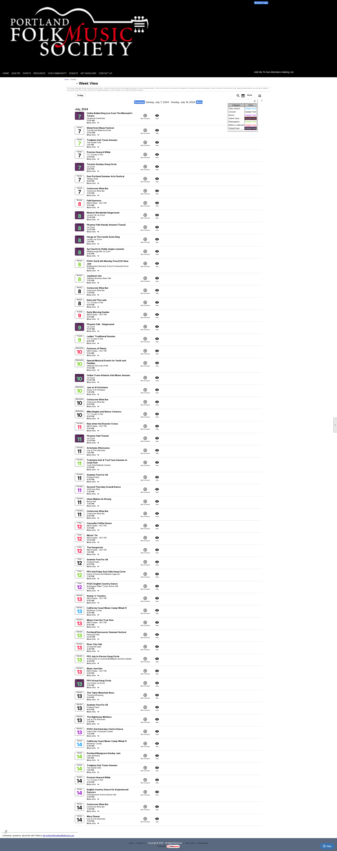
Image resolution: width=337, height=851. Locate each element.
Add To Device (145, 116)
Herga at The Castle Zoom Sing (103, 237)
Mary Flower (93, 816)
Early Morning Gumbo (98, 312)
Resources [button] (39, 73)
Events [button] (27, 73)
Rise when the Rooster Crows (102, 423)
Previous (139, 102)
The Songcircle (95, 547)
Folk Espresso (94, 200)
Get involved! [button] (88, 73)
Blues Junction (94, 668)
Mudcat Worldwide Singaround (103, 212)
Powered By (161, 846)
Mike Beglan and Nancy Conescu (104, 411)
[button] (251, 95)
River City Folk (94, 644)
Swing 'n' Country (96, 596)
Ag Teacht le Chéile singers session (105, 249)
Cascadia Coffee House (99, 523)
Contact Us (105, 73)
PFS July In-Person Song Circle (103, 656)
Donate (73, 73)
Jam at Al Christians (97, 387)
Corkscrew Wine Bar (97, 188)
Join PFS (16, 73)
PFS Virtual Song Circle (99, 680)
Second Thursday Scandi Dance (104, 487)
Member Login (261, 3)
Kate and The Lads (96, 300)
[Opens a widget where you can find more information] (327, 846)
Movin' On (92, 535)
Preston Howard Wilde (98, 152)
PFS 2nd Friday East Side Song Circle (106, 571)
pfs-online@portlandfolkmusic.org (58, 835)
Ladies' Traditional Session (101, 336)
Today (80, 95)
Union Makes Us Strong (99, 499)
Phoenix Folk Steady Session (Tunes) (106, 224)
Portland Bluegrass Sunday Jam (103, 753)
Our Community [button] (57, 73)
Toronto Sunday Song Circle (102, 164)
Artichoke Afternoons (98, 448)
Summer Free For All (97, 474)
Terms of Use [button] (190, 843)
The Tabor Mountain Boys (100, 692)
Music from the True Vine (100, 620)
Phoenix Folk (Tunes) (98, 436)
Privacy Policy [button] (203, 843)
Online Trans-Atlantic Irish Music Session (108, 375)
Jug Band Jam (94, 275)
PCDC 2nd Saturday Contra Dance (105, 729)
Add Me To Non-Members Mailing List (274, 72)
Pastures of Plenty (96, 348)
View (157, 116)
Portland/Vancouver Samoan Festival (106, 632)
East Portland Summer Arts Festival (105, 176)
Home (6, 73)
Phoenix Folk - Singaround (100, 324)
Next (199, 102)
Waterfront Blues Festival (100, 128)
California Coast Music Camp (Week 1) (107, 608)
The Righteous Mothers (99, 717)
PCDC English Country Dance (102, 583)
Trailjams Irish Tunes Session (102, 140)
